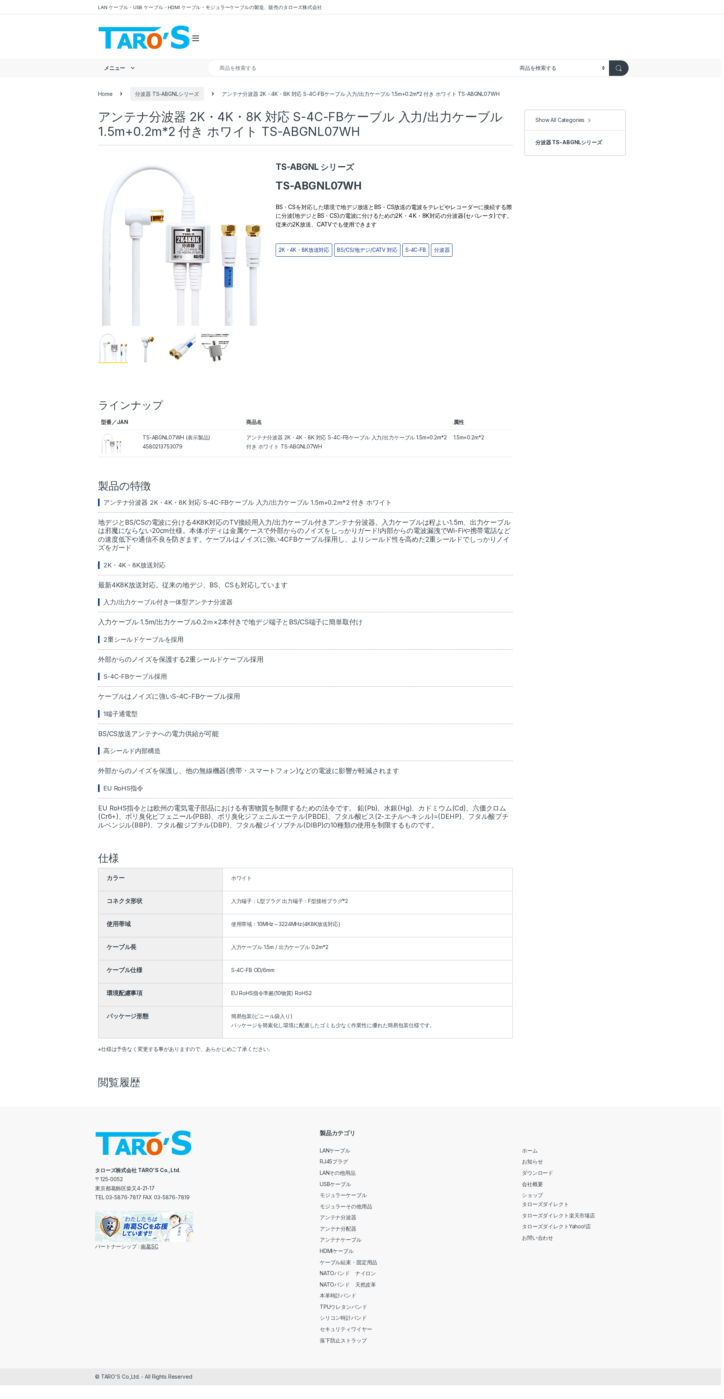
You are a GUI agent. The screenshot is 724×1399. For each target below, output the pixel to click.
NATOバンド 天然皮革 (348, 1284)
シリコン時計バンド (343, 1317)
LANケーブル (335, 1150)
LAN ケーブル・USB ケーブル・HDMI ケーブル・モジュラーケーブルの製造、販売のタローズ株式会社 (210, 7)
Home (105, 94)
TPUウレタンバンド (343, 1306)
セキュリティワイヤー (346, 1329)
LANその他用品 (338, 1172)
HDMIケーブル (337, 1251)
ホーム (530, 1150)
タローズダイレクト (545, 1204)
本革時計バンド (338, 1295)
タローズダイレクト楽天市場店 (558, 1215)
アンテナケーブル (341, 1239)
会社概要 (532, 1184)
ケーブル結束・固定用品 (348, 1262)
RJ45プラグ (334, 1161)
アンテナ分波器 (338, 1217)
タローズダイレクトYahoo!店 (556, 1226)
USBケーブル (335, 1184)
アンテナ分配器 (338, 1228)
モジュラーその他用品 (346, 1206)
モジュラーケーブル (343, 1195)
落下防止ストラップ (343, 1340)
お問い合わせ (537, 1237)
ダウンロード (537, 1172)
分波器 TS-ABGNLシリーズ (167, 94)
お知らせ (532, 1161)
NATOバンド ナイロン (348, 1273)
